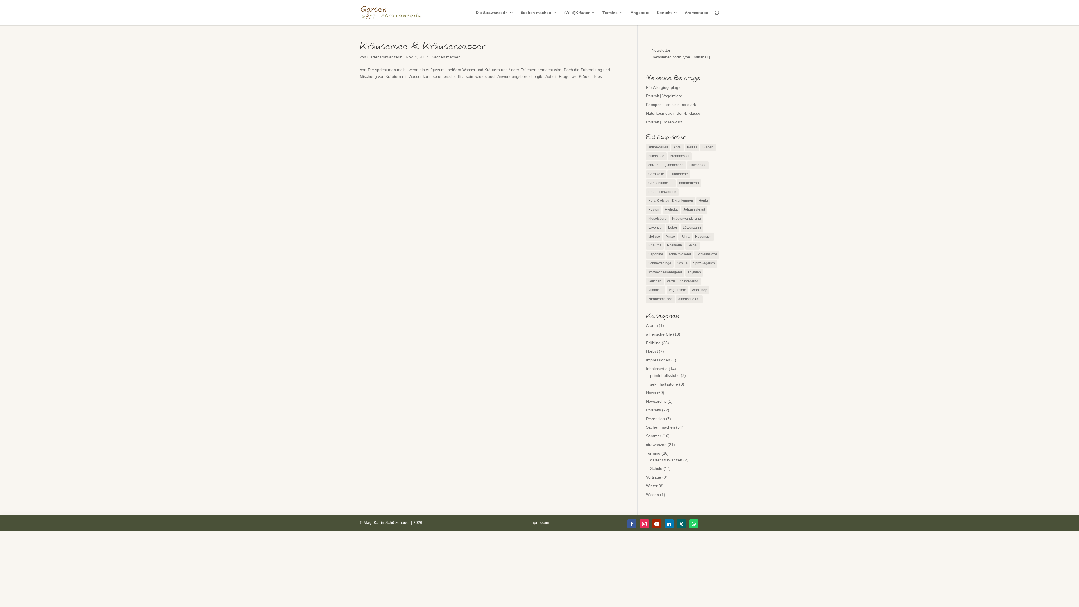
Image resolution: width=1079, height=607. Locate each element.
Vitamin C (655, 290)
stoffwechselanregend (665, 272)
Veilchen (654, 281)
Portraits (653, 410)
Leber (672, 228)
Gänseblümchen (661, 183)
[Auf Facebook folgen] (631, 523)
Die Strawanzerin (492, 13)
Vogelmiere (677, 290)
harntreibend (689, 183)
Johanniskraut (694, 210)
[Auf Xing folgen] (681, 523)
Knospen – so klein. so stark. (671, 104)
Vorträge (653, 477)
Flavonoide (697, 165)
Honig (703, 201)
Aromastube (696, 13)
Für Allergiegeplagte (664, 87)
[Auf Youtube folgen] (656, 523)
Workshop (699, 290)
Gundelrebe (679, 174)
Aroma (652, 325)
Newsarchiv (656, 401)
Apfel (677, 147)
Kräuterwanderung (686, 219)
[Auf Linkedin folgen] (669, 523)
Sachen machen (536, 13)
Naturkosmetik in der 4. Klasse (673, 113)
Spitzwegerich (704, 263)
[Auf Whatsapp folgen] (693, 523)
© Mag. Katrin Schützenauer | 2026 (391, 522)
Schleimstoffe (707, 254)
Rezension (703, 237)
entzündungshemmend (666, 165)
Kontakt (664, 13)
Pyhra (685, 237)
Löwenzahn (692, 228)
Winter (652, 486)
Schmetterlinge (659, 263)
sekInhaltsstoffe (664, 384)
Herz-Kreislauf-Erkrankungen (670, 201)
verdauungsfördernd (682, 281)
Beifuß (692, 147)
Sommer (653, 436)
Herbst (652, 351)
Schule (682, 263)
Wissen (652, 494)
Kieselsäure (657, 219)
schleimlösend (680, 254)
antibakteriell (658, 147)
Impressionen (658, 360)
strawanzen (656, 444)
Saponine (655, 254)
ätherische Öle (689, 299)
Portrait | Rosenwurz (664, 122)
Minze (670, 237)
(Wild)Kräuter (577, 13)
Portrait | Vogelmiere (664, 96)
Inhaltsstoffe (657, 368)
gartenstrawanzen (666, 460)
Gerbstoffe (656, 174)
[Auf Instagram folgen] (644, 523)
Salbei (692, 245)
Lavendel (655, 228)
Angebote (640, 13)
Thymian (694, 272)
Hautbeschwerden (662, 192)
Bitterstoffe (656, 156)
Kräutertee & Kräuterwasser (422, 46)
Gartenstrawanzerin (384, 57)
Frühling (653, 343)
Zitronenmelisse (660, 299)
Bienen (707, 147)
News (651, 392)
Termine (610, 13)
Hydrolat (671, 210)
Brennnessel (679, 156)
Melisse (654, 237)
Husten (653, 210)
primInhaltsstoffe (665, 375)
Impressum (539, 522)
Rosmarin (674, 245)
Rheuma (654, 245)
